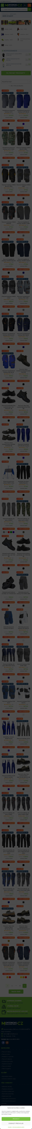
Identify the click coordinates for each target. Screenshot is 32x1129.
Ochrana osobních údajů (18, 1127)
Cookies (10, 1127)
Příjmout (16, 1119)
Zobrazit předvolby (16, 1123)
